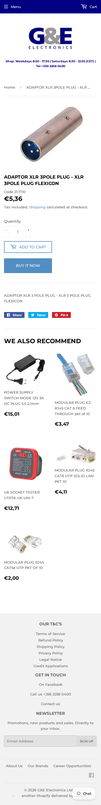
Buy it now (28, 265)
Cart (93, 7)
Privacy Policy (51, 653)
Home (9, 87)
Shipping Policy (51, 646)
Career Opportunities (72, 766)
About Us (14, 766)
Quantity (12, 221)
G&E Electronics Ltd (55, 790)
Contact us (50, 704)
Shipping (37, 207)
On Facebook (50, 684)
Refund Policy (50, 640)
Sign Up (86, 741)
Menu (16, 7)
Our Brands (38, 766)
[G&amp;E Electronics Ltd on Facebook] (91, 776)
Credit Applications (50, 666)
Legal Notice (50, 659)
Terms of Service (50, 634)
